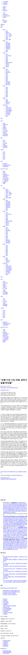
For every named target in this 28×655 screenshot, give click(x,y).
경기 (7, 89)
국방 (7, 37)
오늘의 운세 (6, 175)
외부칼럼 (8, 113)
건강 (7, 76)
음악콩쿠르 (5, 644)
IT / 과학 (5, 130)
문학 (7, 78)
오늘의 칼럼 (8, 107)
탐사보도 (5, 20)
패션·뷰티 (8, 83)
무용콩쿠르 (5, 646)
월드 (7, 115)
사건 (7, 50)
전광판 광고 (6, 603)
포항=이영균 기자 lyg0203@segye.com (9, 387)
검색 (2, 25)
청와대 (7, 32)
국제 (4, 52)
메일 (4, 390)
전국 (4, 85)
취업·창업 (5, 135)
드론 (4, 172)
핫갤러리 (5, 163)
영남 (7, 94)
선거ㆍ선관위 (9, 35)
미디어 (7, 70)
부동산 (4, 128)
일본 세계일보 (6, 653)
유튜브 (4, 17)
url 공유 (7, 390)
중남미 (7, 66)
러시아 (7, 65)
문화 (4, 68)
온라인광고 (5, 601)
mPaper (4, 6)
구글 (4, 13)
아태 (7, 59)
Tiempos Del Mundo (7, 652)
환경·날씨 (8, 46)
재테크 (4, 127)
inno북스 (5, 174)
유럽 (7, 61)
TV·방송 (5, 143)
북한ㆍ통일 (8, 39)
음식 (7, 80)
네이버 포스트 (6, 15)
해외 (7, 51)
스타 (4, 141)
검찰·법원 (8, 43)
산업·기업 (5, 131)
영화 (4, 144)
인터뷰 (7, 103)
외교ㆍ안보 (8, 36)
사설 (7, 106)
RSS (4, 7)
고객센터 (5, 614)
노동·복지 (8, 44)
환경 (4, 171)
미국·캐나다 (8, 55)
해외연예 (5, 147)
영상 (2, 168)
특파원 (7, 63)
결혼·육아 (8, 84)
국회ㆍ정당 (8, 33)
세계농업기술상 (6, 640)
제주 (7, 96)
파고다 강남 (6, 178)
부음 (7, 100)
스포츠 (2, 149)
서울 (7, 88)
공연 (7, 73)
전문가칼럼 (8, 111)
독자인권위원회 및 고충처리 (9, 605)
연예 (2, 137)
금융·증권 (5, 124)
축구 (4, 154)
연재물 (4, 22)
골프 (4, 158)
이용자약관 (5, 611)
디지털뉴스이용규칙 (8, 612)
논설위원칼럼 (9, 110)
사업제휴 (5, 604)
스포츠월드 (5, 1)
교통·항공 (8, 47)
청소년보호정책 (6, 609)
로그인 (4, 9)
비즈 (2, 120)
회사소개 (5, 598)
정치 (4, 29)
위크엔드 (8, 81)
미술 (7, 74)
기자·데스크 (8, 109)
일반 (7, 31)
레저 (7, 77)
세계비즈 (5, 3)
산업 (4, 289)
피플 (4, 98)
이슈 (2, 118)
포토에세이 (5, 166)
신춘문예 (5, 643)
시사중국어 (5, 180)
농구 (4, 156)
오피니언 (5, 105)
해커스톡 (5, 176)
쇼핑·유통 (5, 134)
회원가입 (5, 10)
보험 (4, 125)
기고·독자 (8, 114)
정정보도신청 (6, 607)
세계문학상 (5, 641)
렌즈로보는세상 (6, 165)
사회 (4, 40)
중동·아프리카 (9, 62)
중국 (7, 57)
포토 (2, 161)
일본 (7, 58)
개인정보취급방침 (7, 608)
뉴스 (2, 27)
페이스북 (5, 14)
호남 (7, 95)
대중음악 (5, 145)
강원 (7, 91)
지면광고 (5, 600)
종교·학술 (8, 72)
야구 (4, 153)
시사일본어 (5, 179)
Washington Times (7, 650)
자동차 (4, 132)
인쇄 (2, 390)
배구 (4, 157)
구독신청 (5, 4)
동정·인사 (8, 102)
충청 (7, 92)
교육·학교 (8, 48)
